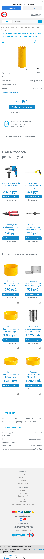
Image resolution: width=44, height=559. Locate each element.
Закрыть (32, 8)
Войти (5, 555)
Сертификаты (23, 483)
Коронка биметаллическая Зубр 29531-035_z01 (33, 283)
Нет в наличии (11, 200)
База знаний (23, 496)
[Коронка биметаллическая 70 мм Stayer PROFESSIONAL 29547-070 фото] (10, 270)
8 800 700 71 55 (23, 527)
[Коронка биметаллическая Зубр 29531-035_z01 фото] (33, 270)
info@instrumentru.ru (23, 531)
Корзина (6, 558)
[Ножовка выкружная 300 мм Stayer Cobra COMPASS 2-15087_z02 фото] (33, 172)
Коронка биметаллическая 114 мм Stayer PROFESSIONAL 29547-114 (11, 331)
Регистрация (13, 555)
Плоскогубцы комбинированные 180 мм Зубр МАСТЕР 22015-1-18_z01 (11, 229)
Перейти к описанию (10, 93)
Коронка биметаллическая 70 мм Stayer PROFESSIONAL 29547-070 (11, 286)
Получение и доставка (23, 499)
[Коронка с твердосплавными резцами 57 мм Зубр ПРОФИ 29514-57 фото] (33, 315)
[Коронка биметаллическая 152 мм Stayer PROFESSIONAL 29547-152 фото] (10, 361)
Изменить (12, 8)
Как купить (23, 490)
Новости (23, 480)
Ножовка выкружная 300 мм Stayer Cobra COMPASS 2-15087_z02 (33, 188)
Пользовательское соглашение (23, 505)
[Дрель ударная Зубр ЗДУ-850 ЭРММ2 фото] (10, 172)
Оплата (23, 502)
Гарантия (23, 493)
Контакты (23, 477)
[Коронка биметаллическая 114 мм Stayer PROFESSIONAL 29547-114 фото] (10, 315)
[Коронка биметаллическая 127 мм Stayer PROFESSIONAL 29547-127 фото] (33, 361)
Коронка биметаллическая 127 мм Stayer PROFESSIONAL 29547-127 (33, 377)
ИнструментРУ (38, 549)
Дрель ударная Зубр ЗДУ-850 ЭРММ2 (11, 184)
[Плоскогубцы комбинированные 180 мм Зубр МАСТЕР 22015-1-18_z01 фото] (10, 213)
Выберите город (37, 14)
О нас (23, 474)
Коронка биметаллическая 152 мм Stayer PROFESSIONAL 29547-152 (11, 377)
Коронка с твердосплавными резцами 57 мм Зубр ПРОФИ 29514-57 (33, 330)
